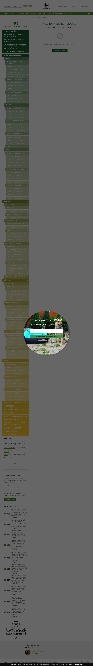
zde (73, 664)
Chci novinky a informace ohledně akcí (47, 336)
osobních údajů (51, 340)
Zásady (39, 340)
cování (45, 340)
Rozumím (78, 664)
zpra (42, 340)
